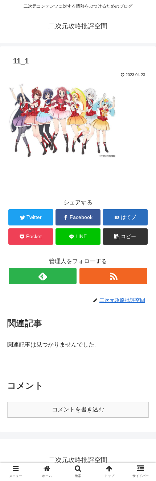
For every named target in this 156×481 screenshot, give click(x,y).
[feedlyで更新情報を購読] (43, 276)
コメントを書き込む (78, 409)
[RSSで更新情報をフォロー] (113, 276)
